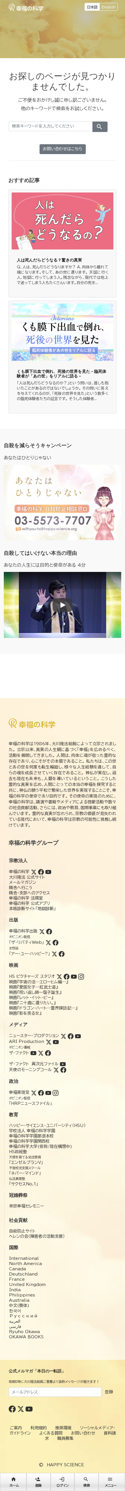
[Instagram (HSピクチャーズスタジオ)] (81, 976)
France (17, 1279)
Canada (17, 1269)
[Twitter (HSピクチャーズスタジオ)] (59, 976)
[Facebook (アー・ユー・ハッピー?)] (62, 954)
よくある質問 (51, 1433)
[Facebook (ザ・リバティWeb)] (55, 942)
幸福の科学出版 (23, 931)
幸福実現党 (19, 1092)
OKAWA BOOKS (26, 1337)
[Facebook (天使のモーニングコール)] (63, 1070)
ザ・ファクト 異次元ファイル (33, 1064)
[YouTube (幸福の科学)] (48, 872)
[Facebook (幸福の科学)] (41, 872)
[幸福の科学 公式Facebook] (13, 1409)
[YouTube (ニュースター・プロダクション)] (78, 1036)
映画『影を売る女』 (25, 1013)
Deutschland (23, 1274)
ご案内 (16, 1428)
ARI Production (26, 1041)
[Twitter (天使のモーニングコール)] (56, 1070)
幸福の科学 (19, 872)
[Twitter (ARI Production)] (48, 1041)
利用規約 (39, 1428)
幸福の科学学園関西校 (29, 1141)
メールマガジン (22, 882)
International (24, 1258)
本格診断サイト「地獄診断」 (32, 909)
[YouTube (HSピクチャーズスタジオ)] (74, 976)
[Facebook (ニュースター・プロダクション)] (71, 1036)
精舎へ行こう (21, 888)
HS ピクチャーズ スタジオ (32, 976)
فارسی (15, 1326)
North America (25, 1264)
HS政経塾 (18, 1152)
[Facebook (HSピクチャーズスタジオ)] (66, 976)
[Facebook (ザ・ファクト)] (48, 1053)
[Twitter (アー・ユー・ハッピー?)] (54, 954)
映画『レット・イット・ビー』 (31, 998)
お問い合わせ (83, 1433)
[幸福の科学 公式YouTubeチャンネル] (29, 1409)
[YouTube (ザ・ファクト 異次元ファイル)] (63, 1064)
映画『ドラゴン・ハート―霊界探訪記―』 (43, 1008)
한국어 (15, 1311)
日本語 (92, 7)
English (108, 7)
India (15, 1290)
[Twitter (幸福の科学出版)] (42, 931)
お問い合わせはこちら (62, 149)
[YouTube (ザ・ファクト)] (33, 1053)
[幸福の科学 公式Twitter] (21, 1409)
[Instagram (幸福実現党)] (55, 1092)
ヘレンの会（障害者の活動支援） (37, 1236)
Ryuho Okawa (24, 1332)
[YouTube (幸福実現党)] (48, 1092)
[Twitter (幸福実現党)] (34, 1092)
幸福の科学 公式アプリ (29, 903)
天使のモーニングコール (30, 1070)
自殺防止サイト (22, 1231)
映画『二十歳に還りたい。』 (32, 1003)
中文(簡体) (19, 1305)
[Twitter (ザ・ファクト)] (41, 1053)
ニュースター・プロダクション (34, 1036)
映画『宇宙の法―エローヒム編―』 (38, 982)
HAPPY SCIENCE (65, 1465)
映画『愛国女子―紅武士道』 (33, 987)
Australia (19, 1300)
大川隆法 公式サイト (27, 877)
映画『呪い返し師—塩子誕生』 (35, 992)
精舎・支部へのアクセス (29, 893)
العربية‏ (14, 1321)
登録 (109, 1392)
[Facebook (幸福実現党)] (41, 1092)
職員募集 (65, 1438)
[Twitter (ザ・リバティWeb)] (48, 942)
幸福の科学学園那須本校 (31, 1136)
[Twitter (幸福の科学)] (34, 872)
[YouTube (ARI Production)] (56, 1041)
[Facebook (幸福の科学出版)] (49, 931)
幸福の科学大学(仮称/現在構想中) (40, 1146)
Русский (23, 1316)
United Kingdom (27, 1285)
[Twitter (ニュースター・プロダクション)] (63, 1036)
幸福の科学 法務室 (26, 898)
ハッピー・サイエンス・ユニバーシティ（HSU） (47, 1125)
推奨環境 (63, 1428)
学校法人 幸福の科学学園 (32, 1131)
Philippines (22, 1295)
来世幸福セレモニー (26, 1206)
